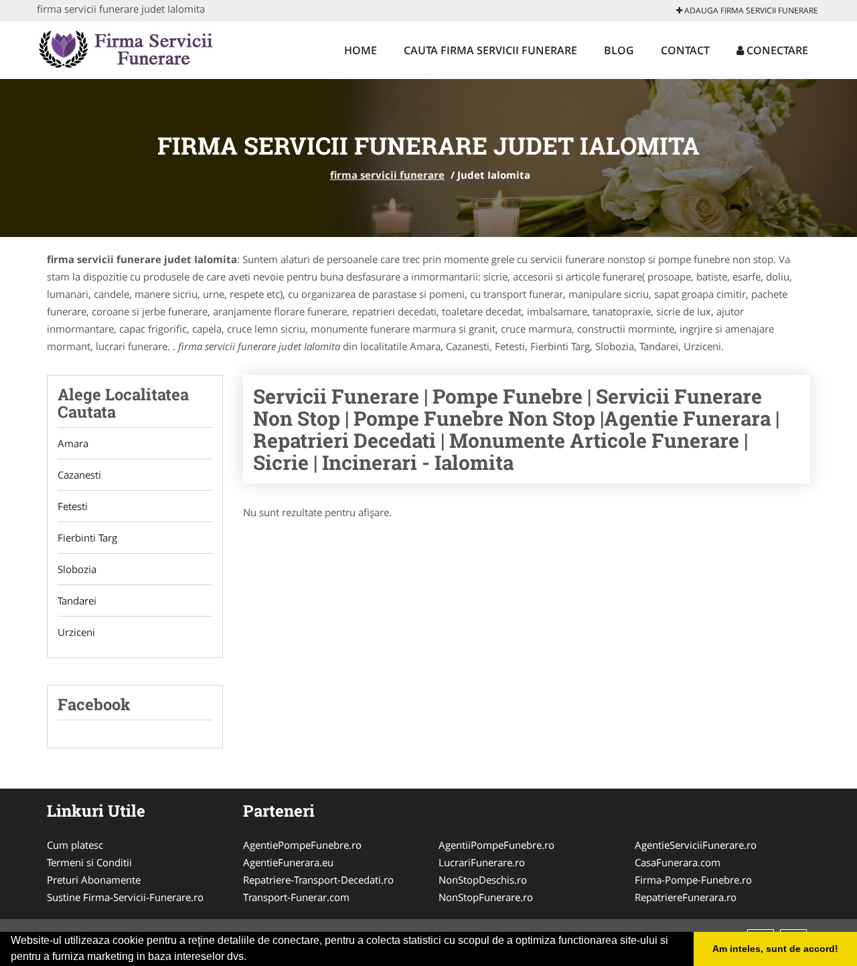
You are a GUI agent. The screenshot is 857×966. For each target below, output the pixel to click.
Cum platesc (75, 845)
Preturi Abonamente (94, 879)
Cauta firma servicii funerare (490, 50)
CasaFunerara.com (677, 862)
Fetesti (73, 506)
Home (360, 50)
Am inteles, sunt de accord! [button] (775, 948)
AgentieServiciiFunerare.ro (696, 845)
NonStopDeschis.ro (483, 879)
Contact (685, 50)
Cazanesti (79, 474)
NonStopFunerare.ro (486, 897)
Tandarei (77, 600)
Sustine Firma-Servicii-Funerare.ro (125, 897)
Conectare (776, 50)
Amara (73, 443)
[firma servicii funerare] (125, 48)
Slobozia (77, 569)
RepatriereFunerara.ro (685, 897)
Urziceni (76, 632)
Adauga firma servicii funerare (750, 10)
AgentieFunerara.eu (288, 862)
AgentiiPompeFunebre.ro (496, 845)
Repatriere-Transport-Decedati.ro (318, 879)
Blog (619, 50)
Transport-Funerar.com (296, 897)
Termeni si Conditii (89, 862)
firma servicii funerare (387, 174)
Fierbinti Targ (87, 537)
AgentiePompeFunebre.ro (302, 845)
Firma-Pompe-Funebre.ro (693, 879)
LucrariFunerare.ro (482, 862)
